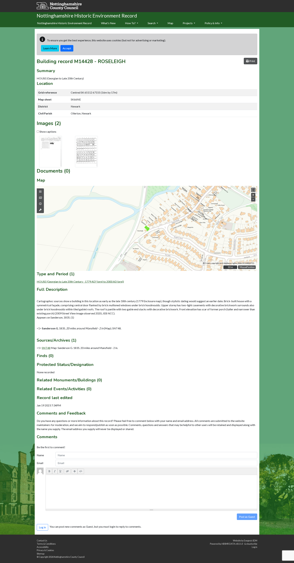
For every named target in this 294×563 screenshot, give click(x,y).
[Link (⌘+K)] (67, 471)
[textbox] (151, 492)
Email (40, 463)
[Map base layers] (40, 198)
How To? (130, 23)
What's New (108, 23)
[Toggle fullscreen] (253, 190)
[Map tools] (40, 210)
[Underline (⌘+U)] (60, 471)
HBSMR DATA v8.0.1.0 (233, 543)
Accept (67, 48)
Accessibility (43, 547)
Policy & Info (212, 23)
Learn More (50, 48)
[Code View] (80, 471)
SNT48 (46, 347)
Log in (254, 547)
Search (152, 23)
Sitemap (40, 553)
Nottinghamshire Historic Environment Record (64, 23)
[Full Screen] (74, 471)
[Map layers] (40, 192)
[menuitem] (108, 23)
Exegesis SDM (250, 540)
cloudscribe (251, 543)
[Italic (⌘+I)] (55, 471)
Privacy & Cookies (45, 550)
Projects (188, 23)
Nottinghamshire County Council (69, 557)
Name (40, 455)
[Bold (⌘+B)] (49, 471)
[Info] (40, 204)
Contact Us (42, 540)
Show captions (47, 131)
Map (170, 23)
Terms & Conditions (46, 543)
